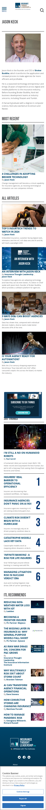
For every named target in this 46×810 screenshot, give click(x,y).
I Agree (23, 805)
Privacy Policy (19, 785)
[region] (23, 788)
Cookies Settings (23, 792)
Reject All (23, 799)
